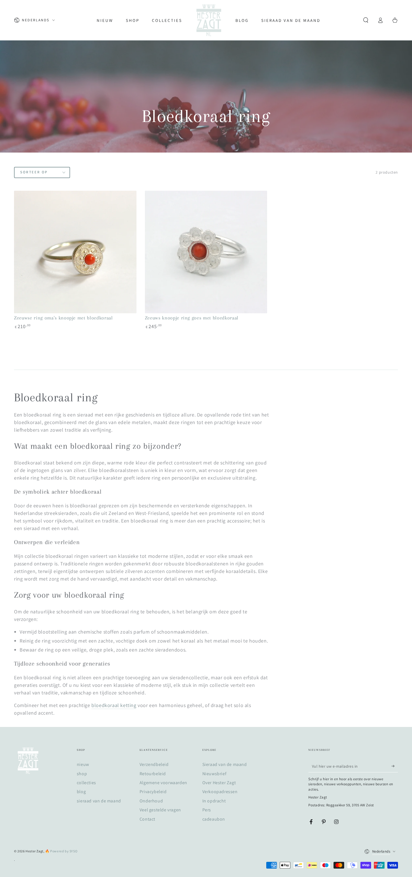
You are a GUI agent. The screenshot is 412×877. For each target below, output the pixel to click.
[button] (365, 20)
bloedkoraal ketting (113, 705)
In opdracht (214, 801)
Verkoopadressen (220, 792)
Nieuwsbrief (214, 774)
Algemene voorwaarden (163, 783)
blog (81, 792)
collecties (86, 783)
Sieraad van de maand (224, 764)
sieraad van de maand (99, 801)
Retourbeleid (153, 774)
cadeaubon (213, 819)
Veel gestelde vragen (160, 810)
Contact (147, 819)
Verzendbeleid (154, 764)
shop (82, 774)
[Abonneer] (395, 766)
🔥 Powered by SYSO (61, 851)
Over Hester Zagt (219, 783)
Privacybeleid (153, 792)
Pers (206, 810)
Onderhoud (151, 801)
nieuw (83, 764)
